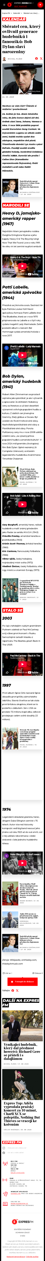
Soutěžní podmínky (22, 1229)
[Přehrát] (40, 4)
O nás (22, 1236)
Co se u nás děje (16, 1152)
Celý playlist (20, 6)
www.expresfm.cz (19, 1203)
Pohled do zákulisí (17, 1148)
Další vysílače (18, 1173)
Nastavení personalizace (16, 1257)
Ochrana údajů (23, 1232)
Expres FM (16, 1193)
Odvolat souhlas (32, 1257)
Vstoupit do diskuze (24, 981)
